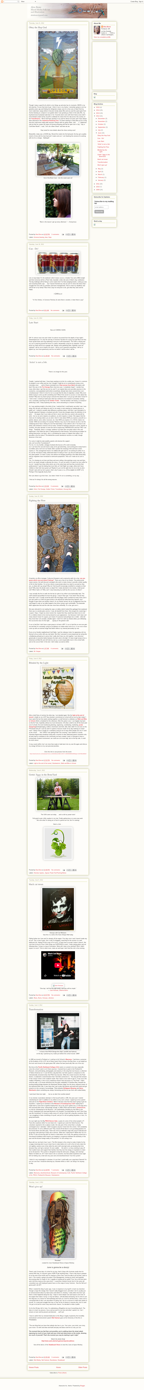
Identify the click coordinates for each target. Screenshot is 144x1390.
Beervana (37, 1173)
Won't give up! (36, 1186)
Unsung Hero (67, 489)
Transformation (36, 1009)
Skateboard (61, 1360)
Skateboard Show (55, 1345)
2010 (98, 187)
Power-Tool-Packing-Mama (58, 873)
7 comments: (55, 1170)
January (101, 180)
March (100, 174)
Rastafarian (53, 1360)
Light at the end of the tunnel (42, 763)
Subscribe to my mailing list (104, 202)
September (102, 127)
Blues (35, 998)
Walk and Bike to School (68, 763)
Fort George (41, 489)
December (101, 118)
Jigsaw (47, 873)
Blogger (82, 1386)
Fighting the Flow (37, 500)
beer (46, 237)
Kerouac (45, 998)
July (99, 130)
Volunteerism (56, 763)
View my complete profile (102, 37)
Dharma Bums (63, 990)
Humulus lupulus (39, 873)
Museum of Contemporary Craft (60, 1173)
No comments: (55, 310)
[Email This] (67, 234)
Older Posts (82, 1367)
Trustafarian (59, 489)
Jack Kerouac (54, 990)
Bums (40, 998)
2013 (98, 113)
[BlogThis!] (69, 234)
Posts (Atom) (62, 1373)
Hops (50, 237)
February (101, 177)
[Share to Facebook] (73, 234)
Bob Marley (37, 1360)
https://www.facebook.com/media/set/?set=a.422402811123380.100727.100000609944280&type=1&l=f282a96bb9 (58, 753)
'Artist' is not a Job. (38, 362)
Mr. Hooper (37, 651)
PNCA (35, 1175)
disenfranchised (45, 1173)
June (100, 133)
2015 (98, 107)
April (99, 171)
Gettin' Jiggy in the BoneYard (43, 774)
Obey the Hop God (38, 27)
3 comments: (55, 486)
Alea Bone (107, 27)
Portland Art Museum (44, 1175)
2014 (98, 110)
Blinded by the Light (38, 662)
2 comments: (55, 234)
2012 (98, 116)
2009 (98, 189)
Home (58, 1367)
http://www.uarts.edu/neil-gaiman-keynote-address (58, 1341)
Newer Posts (34, 1367)
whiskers (51, 998)
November (101, 121)
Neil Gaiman (45, 1360)
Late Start (33, 322)
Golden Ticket (50, 489)
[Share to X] (71, 234)
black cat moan (36, 884)
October (101, 124)
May (99, 169)
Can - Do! (33, 248)
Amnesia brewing (39, 237)
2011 (98, 184)
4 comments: (55, 648)
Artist (35, 489)
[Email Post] (62, 234)
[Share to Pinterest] (75, 234)
